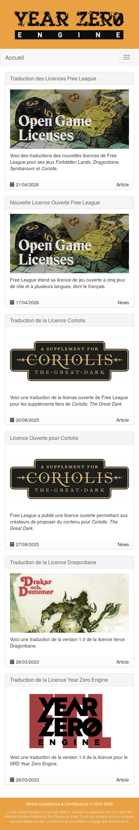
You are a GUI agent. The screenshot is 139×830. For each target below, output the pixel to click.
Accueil (14, 57)
